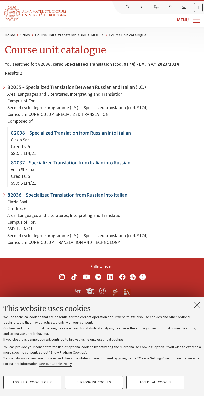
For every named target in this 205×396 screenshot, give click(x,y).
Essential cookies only (32, 382)
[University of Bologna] (35, 13)
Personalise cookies (94, 382)
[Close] (197, 305)
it (198, 7)
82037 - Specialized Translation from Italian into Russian (70, 163)
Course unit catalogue (127, 35)
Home (10, 35)
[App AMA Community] (126, 290)
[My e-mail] (185, 7)
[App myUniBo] (90, 290)
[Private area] (171, 7)
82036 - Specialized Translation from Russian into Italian (71, 133)
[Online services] (156, 7)
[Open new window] (62, 277)
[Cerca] (128, 7)
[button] (135, 20)
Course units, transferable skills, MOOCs (69, 35)
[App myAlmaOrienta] (102, 290)
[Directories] (142, 7)
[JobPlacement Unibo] (114, 289)
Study (25, 35)
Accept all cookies (156, 382)
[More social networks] (142, 277)
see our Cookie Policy (56, 363)
